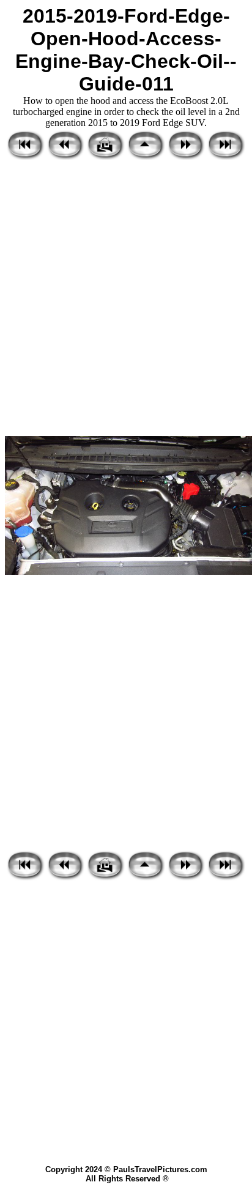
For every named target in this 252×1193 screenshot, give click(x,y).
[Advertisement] (126, 299)
